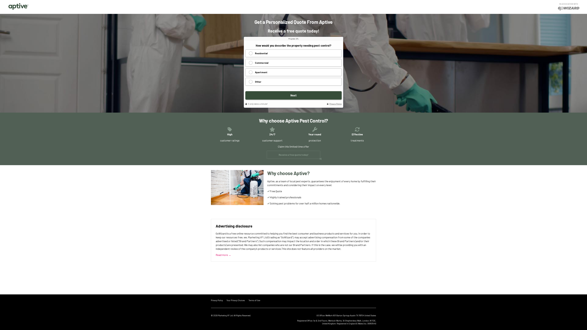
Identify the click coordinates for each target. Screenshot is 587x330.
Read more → (223, 254)
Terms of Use (254, 300)
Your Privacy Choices (236, 300)
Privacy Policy (217, 300)
